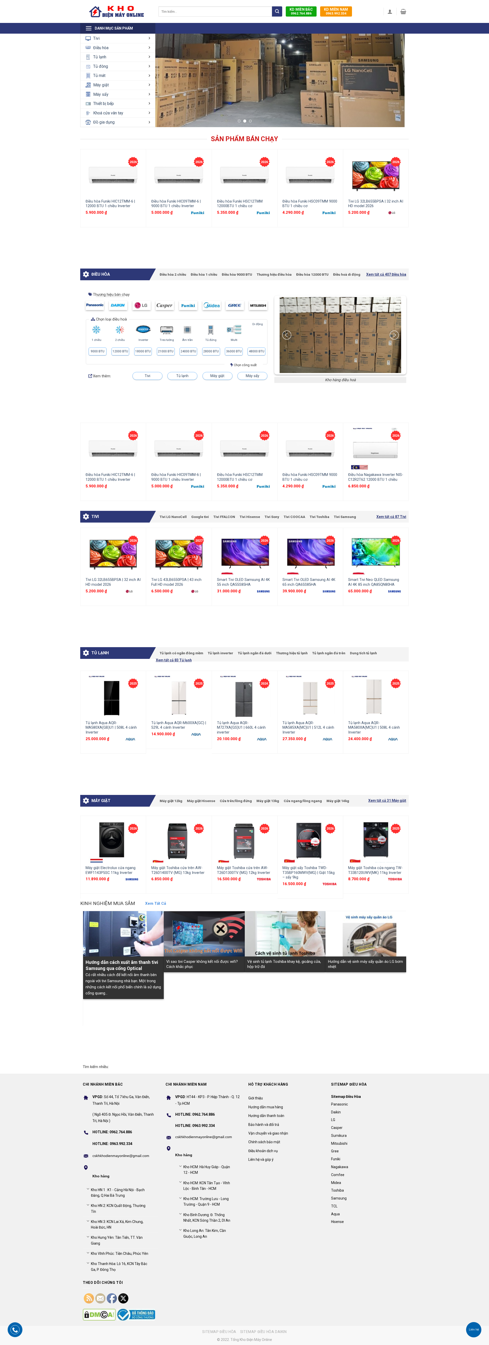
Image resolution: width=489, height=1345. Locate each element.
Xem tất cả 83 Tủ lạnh (174, 660)
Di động (257, 324)
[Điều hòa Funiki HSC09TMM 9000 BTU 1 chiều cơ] (310, 175)
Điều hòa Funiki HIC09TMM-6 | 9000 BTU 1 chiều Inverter (176, 203)
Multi (234, 340)
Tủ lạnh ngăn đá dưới (254, 653)
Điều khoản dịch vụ (263, 1151)
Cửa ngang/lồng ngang (303, 801)
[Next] (392, 78)
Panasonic (339, 1104)
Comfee (337, 1175)
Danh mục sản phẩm (114, 28)
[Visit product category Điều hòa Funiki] (188, 305)
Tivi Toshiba (319, 517)
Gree (335, 1151)
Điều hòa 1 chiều (204, 274)
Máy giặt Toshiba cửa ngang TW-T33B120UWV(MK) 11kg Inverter (375, 870)
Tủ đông (100, 66)
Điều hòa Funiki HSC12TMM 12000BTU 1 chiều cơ (240, 203)
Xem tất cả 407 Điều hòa (386, 274)
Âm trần (187, 340)
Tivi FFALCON (224, 517)
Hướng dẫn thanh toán (266, 1116)
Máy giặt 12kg (171, 801)
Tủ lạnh (99, 57)
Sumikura (339, 1136)
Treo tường (167, 340)
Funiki (335, 1159)
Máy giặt (101, 85)
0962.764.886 (301, 11)
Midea (336, 1183)
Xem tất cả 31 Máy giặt (387, 800)
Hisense (337, 1222)
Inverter (143, 340)
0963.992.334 (336, 11)
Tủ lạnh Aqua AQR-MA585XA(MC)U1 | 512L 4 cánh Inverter (308, 728)
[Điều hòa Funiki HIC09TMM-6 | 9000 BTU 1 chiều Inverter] (179, 175)
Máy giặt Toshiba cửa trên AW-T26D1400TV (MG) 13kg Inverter (178, 870)
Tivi (96, 38)
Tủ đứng (210, 340)
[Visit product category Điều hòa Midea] (211, 305)
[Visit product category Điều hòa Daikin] (118, 305)
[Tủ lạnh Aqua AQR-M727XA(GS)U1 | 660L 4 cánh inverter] (244, 696)
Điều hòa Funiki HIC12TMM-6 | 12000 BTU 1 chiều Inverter (110, 203)
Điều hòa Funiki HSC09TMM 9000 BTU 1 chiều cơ (309, 203)
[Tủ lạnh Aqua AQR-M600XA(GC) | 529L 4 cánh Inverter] (179, 696)
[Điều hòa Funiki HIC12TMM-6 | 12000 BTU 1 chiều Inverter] (113, 175)
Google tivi (200, 517)
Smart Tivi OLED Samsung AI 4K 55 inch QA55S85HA (243, 582)
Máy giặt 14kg (338, 801)
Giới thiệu (255, 1098)
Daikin (336, 1112)
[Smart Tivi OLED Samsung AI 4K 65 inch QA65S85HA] (310, 554)
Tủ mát (99, 75)
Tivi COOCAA (294, 517)
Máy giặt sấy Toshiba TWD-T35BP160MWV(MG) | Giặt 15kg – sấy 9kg (308, 873)
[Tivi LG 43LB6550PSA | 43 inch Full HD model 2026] (179, 554)
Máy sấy (100, 94)
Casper (337, 1128)
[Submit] (277, 11)
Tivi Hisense (250, 517)
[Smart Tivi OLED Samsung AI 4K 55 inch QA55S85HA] (244, 554)
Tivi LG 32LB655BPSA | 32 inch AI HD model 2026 (375, 203)
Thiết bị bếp (103, 103)
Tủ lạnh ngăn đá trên (328, 653)
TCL (334, 1206)
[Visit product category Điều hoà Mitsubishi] (258, 305)
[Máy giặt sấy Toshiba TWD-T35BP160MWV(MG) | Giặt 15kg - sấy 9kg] (310, 841)
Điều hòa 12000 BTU (312, 274)
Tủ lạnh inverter (220, 653)
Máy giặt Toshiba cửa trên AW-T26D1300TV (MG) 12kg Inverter (243, 870)
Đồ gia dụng (104, 122)
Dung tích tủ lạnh (363, 653)
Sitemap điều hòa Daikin (263, 1332)
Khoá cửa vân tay (108, 113)
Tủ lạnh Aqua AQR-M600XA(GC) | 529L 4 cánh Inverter (178, 725)
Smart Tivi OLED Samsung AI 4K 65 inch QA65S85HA (308, 582)
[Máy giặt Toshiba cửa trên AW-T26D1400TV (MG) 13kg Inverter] (179, 841)
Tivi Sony (272, 517)
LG (333, 1120)
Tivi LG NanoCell (173, 517)
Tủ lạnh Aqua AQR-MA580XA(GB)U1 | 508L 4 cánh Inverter (111, 728)
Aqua (335, 1214)
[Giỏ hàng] (403, 11)
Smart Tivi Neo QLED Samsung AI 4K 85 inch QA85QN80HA (373, 582)
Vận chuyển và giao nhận (268, 1133)
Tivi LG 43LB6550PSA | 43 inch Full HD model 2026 (176, 582)
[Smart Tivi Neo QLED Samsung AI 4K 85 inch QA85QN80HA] (375, 554)
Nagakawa (339, 1167)
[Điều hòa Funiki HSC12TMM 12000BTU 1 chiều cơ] (244, 175)
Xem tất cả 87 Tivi (391, 516)
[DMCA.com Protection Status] (99, 1315)
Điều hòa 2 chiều (173, 274)
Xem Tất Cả (155, 903)
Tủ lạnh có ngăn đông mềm (181, 653)
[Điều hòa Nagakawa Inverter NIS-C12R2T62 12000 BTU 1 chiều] (375, 449)
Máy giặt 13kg (267, 801)
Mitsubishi (339, 1143)
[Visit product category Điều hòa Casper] (165, 305)
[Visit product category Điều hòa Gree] (235, 305)
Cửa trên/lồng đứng (236, 801)
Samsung (339, 1198)
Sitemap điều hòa (219, 1332)
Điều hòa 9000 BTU (237, 274)
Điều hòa (100, 47)
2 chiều (120, 340)
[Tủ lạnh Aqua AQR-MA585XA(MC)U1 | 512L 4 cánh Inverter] (310, 696)
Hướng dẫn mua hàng (265, 1107)
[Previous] (83, 188)
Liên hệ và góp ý (261, 1159)
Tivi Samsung (345, 517)
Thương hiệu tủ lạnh (292, 653)
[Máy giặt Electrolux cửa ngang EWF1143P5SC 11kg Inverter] (113, 841)
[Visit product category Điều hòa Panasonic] (95, 305)
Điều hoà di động (346, 274)
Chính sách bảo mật (264, 1142)
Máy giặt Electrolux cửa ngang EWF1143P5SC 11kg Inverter (110, 870)
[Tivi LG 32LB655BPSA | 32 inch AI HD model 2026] (375, 175)
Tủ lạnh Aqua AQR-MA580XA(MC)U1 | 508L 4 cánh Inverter (374, 728)
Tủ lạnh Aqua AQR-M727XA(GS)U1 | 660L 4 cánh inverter (241, 728)
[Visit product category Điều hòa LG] (141, 305)
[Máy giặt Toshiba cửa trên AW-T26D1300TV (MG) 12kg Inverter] (244, 841)
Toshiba (337, 1190)
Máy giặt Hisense (201, 801)
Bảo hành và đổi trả (263, 1125)
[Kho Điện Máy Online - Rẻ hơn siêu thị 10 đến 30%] (117, 11)
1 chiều (96, 340)
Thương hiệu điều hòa (274, 274)
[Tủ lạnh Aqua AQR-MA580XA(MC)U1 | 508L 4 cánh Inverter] (375, 696)
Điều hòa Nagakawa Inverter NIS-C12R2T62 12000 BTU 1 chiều (375, 477)
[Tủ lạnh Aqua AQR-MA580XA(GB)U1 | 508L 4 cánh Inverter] (113, 696)
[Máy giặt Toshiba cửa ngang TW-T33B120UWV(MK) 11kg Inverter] (375, 841)
